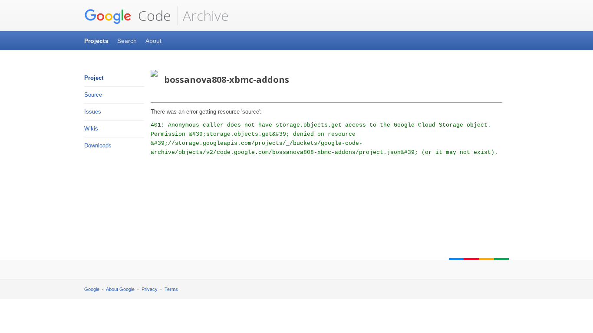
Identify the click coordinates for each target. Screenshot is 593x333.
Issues (92, 111)
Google (91, 289)
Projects (96, 40)
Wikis (91, 128)
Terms (171, 289)
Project (93, 78)
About (153, 40)
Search (127, 40)
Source (93, 94)
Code (153, 15)
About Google (120, 289)
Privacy (150, 289)
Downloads (98, 145)
